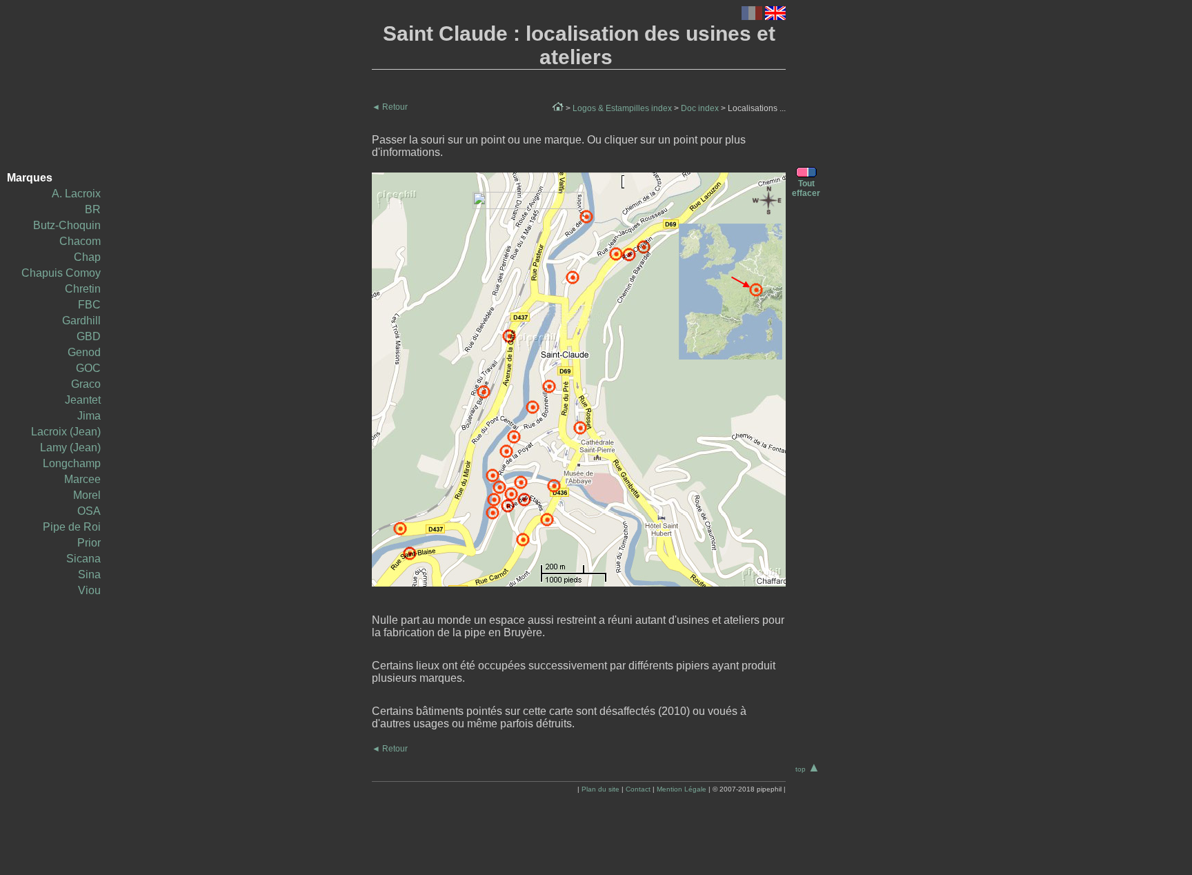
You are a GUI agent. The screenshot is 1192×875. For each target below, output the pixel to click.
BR (93, 209)
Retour (390, 107)
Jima (89, 416)
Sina (89, 574)
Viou (89, 590)
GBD (89, 336)
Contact (638, 789)
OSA (89, 511)
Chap (87, 257)
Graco (86, 384)
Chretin (83, 289)
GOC (88, 368)
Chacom (80, 241)
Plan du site (600, 789)
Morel (87, 495)
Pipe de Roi (72, 527)
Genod (84, 352)
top (807, 769)
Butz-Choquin (67, 225)
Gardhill (81, 320)
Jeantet (83, 400)
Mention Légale (681, 789)
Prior (89, 543)
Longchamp (72, 463)
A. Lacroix (76, 193)
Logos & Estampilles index (622, 108)
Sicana (83, 558)
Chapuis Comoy (61, 273)
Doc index (700, 108)
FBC (89, 305)
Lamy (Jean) (70, 447)
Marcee (82, 479)
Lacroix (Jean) (66, 432)
